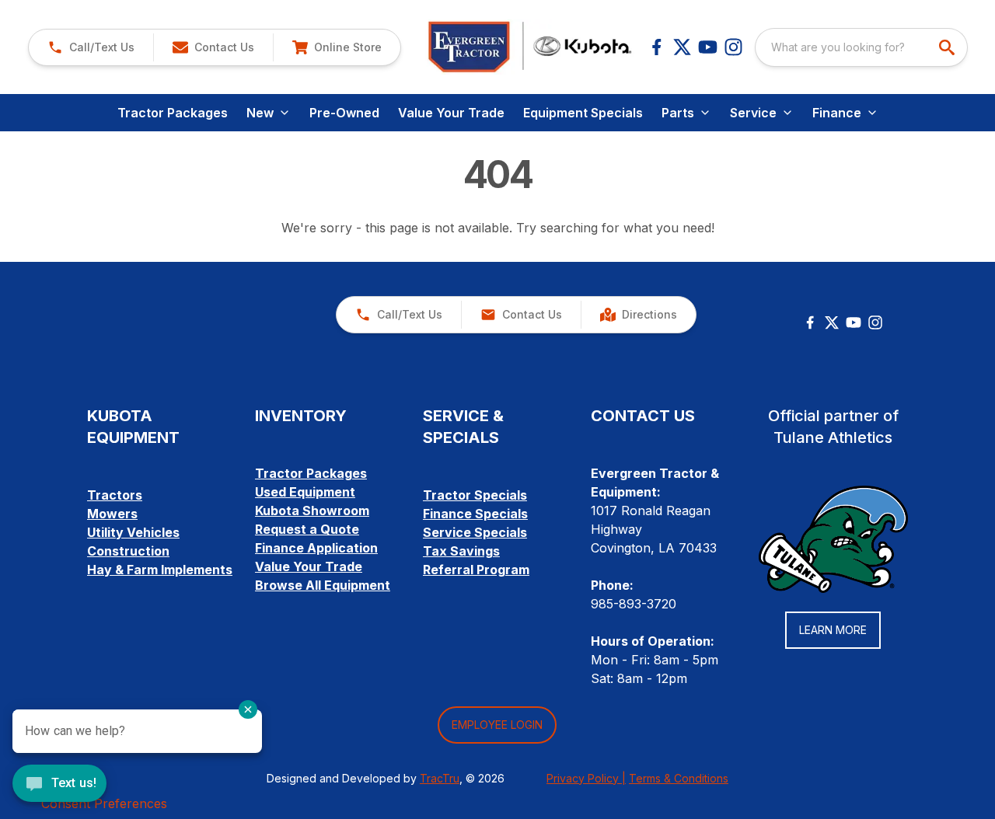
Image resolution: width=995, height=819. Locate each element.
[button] (91, 47)
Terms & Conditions (678, 778)
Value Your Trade (451, 112)
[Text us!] (59, 784)
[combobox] (861, 47)
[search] (948, 47)
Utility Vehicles (133, 532)
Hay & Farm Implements (159, 569)
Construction (128, 551)
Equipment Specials (583, 112)
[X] (682, 47)
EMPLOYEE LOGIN (497, 724)
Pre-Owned (344, 112)
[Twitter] (832, 322)
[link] (336, 47)
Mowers (112, 513)
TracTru (439, 778)
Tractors (114, 495)
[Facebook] (656, 47)
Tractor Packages (172, 112)
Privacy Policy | (586, 778)
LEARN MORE (833, 629)
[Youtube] (707, 47)
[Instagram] (733, 47)
